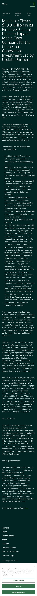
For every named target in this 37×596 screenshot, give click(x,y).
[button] (7, 4)
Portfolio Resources (10, 551)
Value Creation (8, 536)
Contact (5, 544)
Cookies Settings (18, 580)
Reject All (18, 586)
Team (4, 532)
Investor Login (8, 555)
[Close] (34, 566)
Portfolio (5, 528)
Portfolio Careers (9, 548)
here (26, 508)
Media (4, 540)
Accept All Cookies (18, 592)
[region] (18, 579)
